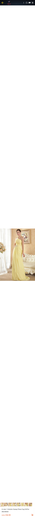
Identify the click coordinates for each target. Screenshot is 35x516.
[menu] (24, 3)
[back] (2, 2)
